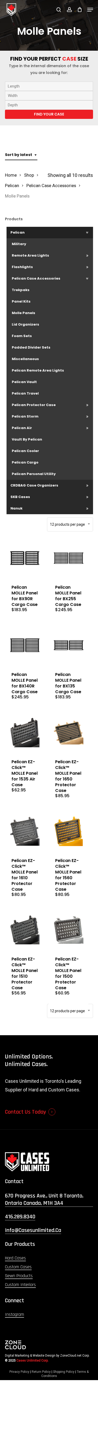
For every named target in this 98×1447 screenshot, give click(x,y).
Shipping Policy (63, 1372)
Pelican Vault (24, 381)
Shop (29, 175)
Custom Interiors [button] (20, 1285)
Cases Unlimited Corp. (32, 1360)
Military (19, 243)
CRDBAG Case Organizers (34, 485)
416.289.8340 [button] (20, 1216)
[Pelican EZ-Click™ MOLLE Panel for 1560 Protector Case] (69, 831)
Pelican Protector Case (34, 404)
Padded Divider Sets (31, 347)
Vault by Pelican (27, 439)
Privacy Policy (19, 1372)
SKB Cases (20, 496)
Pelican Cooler (25, 450)
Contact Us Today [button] (25, 1112)
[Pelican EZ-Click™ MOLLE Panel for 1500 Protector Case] (69, 930)
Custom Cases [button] (18, 1267)
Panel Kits (21, 301)
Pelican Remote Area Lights (38, 370)
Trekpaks (21, 289)
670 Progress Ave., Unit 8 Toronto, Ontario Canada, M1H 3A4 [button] (44, 1199)
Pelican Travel (25, 393)
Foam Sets (22, 335)
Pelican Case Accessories (51, 185)
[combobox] (21, 154)
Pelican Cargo (25, 462)
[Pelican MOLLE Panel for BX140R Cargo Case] (25, 645)
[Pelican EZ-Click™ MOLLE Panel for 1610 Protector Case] (25, 831)
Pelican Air (22, 427)
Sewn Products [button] (19, 1276)
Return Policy (41, 1372)
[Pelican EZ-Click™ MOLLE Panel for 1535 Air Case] (25, 733)
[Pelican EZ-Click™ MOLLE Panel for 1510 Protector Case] (25, 930)
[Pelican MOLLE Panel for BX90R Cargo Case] (25, 558)
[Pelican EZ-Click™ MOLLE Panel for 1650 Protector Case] (69, 733)
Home (11, 175)
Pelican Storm (25, 416)
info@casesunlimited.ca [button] (33, 1230)
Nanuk (16, 508)
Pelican (12, 185)
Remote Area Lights (30, 255)
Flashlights (22, 266)
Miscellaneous (25, 358)
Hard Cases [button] (15, 1258)
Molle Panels (23, 312)
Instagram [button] (14, 1314)
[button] (90, 9)
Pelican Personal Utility (34, 473)
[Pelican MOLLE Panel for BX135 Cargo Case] (69, 645)
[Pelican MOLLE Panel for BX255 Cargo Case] (69, 558)
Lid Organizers (25, 324)
